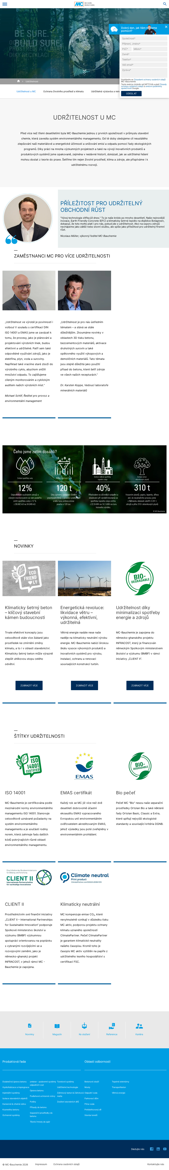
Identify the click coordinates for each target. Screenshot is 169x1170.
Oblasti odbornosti (97, 1061)
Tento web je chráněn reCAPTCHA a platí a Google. (144, 86)
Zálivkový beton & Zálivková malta (70, 1094)
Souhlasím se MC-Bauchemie (143, 81)
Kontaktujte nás (155, 1164)
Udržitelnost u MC (26, 91)
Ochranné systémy (11, 1115)
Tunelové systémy (65, 1081)
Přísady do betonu (38, 1107)
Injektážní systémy (11, 1093)
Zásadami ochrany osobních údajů (150, 79)
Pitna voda (89, 1104)
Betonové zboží (91, 1081)
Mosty (87, 1087)
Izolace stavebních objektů (14, 1098)
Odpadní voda (90, 1093)
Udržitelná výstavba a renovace (108, 91)
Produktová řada (14, 1061)
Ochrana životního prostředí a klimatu (63, 91)
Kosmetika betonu (10, 1109)
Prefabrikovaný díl (92, 1109)
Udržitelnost (32, 81)
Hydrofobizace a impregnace (15, 1087)
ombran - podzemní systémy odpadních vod (43, 1083)
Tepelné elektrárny (120, 1081)
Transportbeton (119, 1087)
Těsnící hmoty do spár (40, 1122)
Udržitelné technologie (67, 1087)
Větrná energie (118, 1093)
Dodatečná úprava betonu (14, 1081)
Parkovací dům (91, 1098)
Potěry (33, 1101)
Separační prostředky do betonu (41, 1114)
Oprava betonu (37, 1090)
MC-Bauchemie (84, 4)
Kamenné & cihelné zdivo (14, 1104)
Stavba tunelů (90, 1115)
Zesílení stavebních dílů (68, 1101)
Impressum (41, 1164)
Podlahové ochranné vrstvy (42, 1096)
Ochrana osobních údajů (66, 1164)
